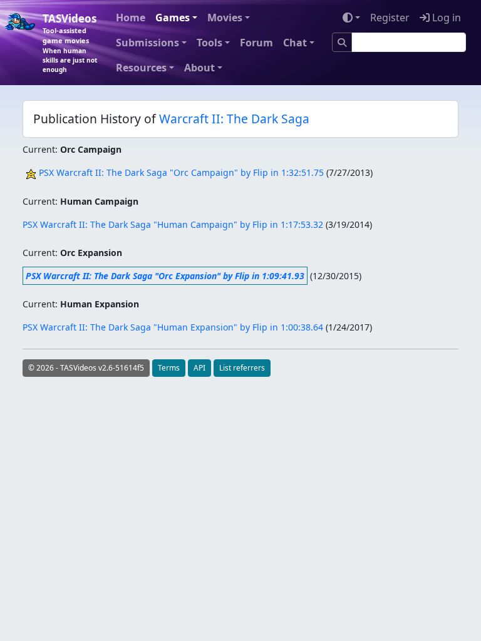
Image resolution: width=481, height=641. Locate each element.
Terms (169, 367)
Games (172, 17)
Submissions (147, 42)
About (199, 67)
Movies (224, 17)
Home (130, 17)
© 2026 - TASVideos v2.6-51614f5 (86, 367)
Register (390, 17)
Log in (445, 17)
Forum (256, 42)
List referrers (242, 367)
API (199, 367)
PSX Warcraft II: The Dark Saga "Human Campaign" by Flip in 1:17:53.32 (173, 224)
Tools (209, 42)
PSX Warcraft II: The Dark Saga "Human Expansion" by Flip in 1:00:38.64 (173, 327)
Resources (141, 67)
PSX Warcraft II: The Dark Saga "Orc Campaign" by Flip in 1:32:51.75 (181, 172)
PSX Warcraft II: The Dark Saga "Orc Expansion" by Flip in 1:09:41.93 (165, 276)
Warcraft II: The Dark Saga (234, 118)
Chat (295, 42)
